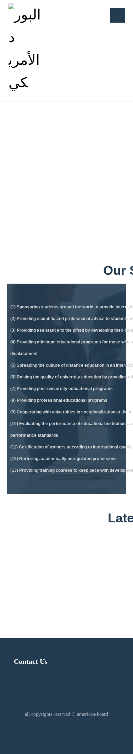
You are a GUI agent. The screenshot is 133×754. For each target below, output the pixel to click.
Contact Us (31, 661)
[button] (117, 15)
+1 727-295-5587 (62, 577)
